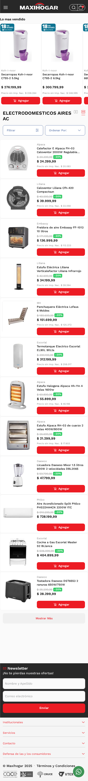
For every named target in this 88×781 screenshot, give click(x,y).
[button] (73, 7)
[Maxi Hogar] (38, 7)
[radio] (76, 112)
